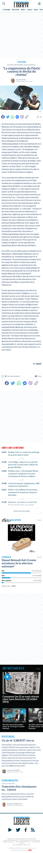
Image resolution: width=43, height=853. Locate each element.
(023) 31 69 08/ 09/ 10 (21, 842)
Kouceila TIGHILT (21, 79)
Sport (36, 9)
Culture (29, 9)
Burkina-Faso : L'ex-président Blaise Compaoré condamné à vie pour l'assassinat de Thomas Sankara (23, 474)
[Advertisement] (21, 35)
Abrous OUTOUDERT (13, 770)
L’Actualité (6, 9)
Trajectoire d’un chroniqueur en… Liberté (19, 788)
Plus (39, 520)
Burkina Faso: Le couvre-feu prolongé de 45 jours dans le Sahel (23, 453)
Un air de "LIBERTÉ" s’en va (18, 740)
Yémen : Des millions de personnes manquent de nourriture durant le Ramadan (22, 492)
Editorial (8, 736)
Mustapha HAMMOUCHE (14, 804)
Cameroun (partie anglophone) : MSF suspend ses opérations (24, 484)
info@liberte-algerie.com (23, 845)
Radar (23, 9)
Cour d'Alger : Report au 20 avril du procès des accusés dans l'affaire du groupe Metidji (23, 465)
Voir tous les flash (21, 511)
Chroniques (10, 780)
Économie (15, 9)
